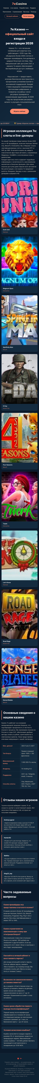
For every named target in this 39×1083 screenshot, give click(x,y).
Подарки (33, 8)
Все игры (26, 11)
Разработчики (24, 8)
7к (19, 4)
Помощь (33, 11)
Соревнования (17, 11)
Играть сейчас (19, 111)
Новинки (6, 8)
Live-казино (14, 8)
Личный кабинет (12, 16)
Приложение (7, 11)
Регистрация (28, 16)
